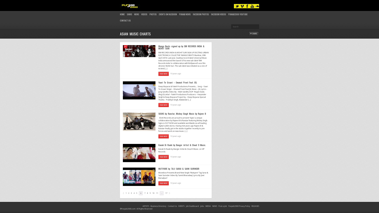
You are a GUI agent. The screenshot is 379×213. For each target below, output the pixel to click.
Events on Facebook (168, 14)
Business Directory (158, 206)
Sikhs (129, 14)
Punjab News (185, 14)
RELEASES (255, 206)
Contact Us (125, 20)
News (136, 14)
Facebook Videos (218, 14)
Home (122, 14)
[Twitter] (237, 6)
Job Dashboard (192, 206)
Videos (144, 14)
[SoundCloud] (257, 6)
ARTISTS (146, 206)
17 (166, 193)
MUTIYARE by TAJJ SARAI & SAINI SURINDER (178, 168)
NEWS (214, 206)
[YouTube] (252, 6)
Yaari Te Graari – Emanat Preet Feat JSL (177, 82)
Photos (153, 14)
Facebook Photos (201, 14)
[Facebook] (247, 6)
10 (153, 193)
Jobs (202, 206)
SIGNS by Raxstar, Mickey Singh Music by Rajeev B (182, 113)
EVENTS (181, 206)
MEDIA (208, 206)
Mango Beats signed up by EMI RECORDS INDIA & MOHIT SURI (181, 47)
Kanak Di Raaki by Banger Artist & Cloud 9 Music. (182, 145)
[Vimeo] (242, 6)
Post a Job (223, 206)
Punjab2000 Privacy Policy (239, 206)
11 (157, 193)
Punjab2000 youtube (238, 14)
